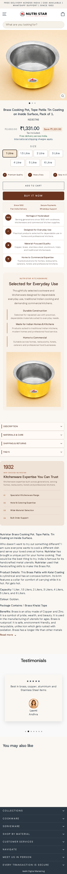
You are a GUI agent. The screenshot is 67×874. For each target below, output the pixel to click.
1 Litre (9, 153)
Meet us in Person (17, 857)
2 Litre (41, 153)
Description (10, 426)
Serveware (11, 826)
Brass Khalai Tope (36, 606)
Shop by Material (16, 834)
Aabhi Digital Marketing (33, 871)
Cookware (11, 818)
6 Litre (48, 163)
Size (33, 146)
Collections (13, 810)
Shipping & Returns (14, 443)
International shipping (25, 139)
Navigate (10, 849)
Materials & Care (13, 434)
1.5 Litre (25, 153)
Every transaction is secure (26, 865)
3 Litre (56, 153)
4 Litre (17, 163)
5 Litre (33, 163)
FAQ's (6, 452)
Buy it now (33, 196)
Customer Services (18, 841)
